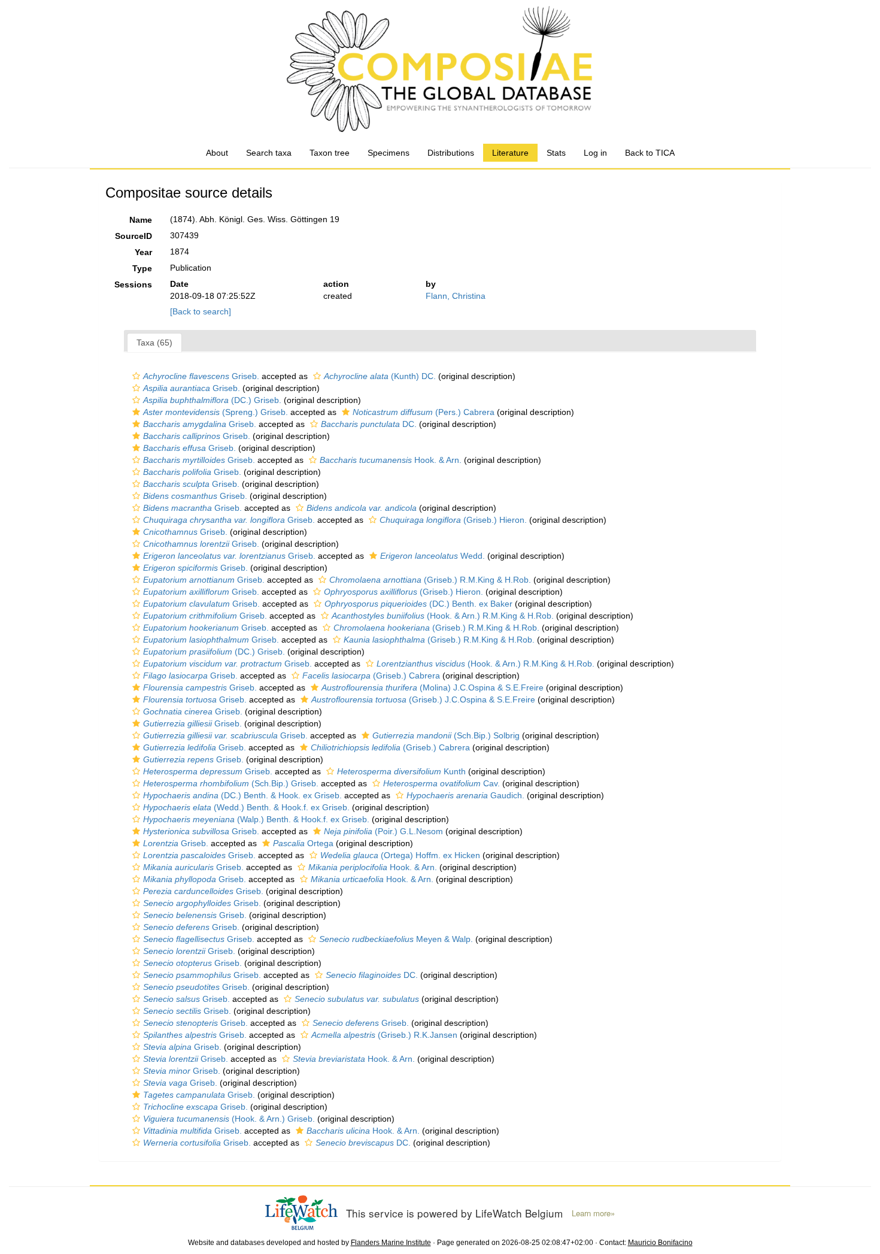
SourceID (133, 236)
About (217, 152)
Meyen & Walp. (396, 939)
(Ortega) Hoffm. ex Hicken (400, 855)
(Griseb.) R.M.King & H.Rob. (430, 579)
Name (140, 220)
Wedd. (432, 556)
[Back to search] (200, 311)
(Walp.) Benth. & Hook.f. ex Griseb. (256, 819)
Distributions (450, 152)
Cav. (441, 783)
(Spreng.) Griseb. (215, 412)
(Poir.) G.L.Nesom (383, 831)
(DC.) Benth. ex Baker (418, 603)
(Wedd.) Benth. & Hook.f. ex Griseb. (246, 807)
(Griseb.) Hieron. (453, 520)
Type (142, 268)
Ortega (303, 843)
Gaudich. (465, 795)
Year (143, 252)
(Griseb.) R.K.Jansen (384, 1035)
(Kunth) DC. (380, 376)
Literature (510, 152)
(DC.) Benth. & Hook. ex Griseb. (242, 795)
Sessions (133, 284)
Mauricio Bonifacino (660, 1242)
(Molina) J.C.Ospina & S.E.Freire (432, 687)
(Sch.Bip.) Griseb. (230, 783)
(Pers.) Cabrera (423, 412)
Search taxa (269, 152)
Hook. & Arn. (391, 460)
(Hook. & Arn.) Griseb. (229, 1118)
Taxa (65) (154, 342)
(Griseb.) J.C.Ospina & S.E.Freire (423, 699)
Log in (595, 152)
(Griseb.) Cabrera (371, 675)
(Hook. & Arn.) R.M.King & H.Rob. (443, 615)
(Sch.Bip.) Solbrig (446, 735)
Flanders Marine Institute (391, 1242)
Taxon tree (329, 152)
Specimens (388, 152)
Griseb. (201, 376)
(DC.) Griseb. (212, 400)
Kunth (401, 771)
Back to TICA (650, 152)
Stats (556, 152)
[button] (136, 376)
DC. (369, 424)
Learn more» (593, 1213)
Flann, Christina (455, 296)
